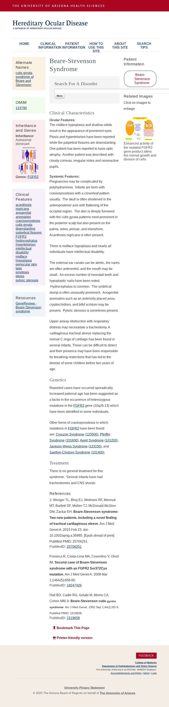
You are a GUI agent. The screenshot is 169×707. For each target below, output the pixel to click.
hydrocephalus (26, 240)
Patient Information (73, 45)
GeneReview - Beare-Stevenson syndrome (28, 307)
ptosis (20, 276)
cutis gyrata (24, 224)
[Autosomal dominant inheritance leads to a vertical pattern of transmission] (28, 173)
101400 (97, 452)
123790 (21, 108)
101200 (111, 440)
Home (24, 43)
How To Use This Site (96, 46)
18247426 (74, 585)
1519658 (73, 618)
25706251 (74, 546)
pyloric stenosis (27, 280)
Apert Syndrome (92, 440)
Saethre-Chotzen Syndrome (69, 452)
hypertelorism (25, 244)
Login (154, 673)
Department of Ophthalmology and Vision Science (129, 666)
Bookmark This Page (73, 628)
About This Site (120, 45)
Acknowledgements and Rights (126, 673)
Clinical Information (49, 45)
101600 (71, 440)
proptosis (22, 272)
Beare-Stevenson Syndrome (142, 78)
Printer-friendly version (75, 638)
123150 (95, 446)
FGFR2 (33, 177)
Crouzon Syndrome (70, 434)
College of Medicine (146, 662)
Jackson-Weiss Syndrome (68, 446)
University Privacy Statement (84, 687)
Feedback (146, 655)
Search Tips (144, 45)
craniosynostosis (28, 221)
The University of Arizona (117, 693)
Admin (146, 673)
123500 (91, 434)
